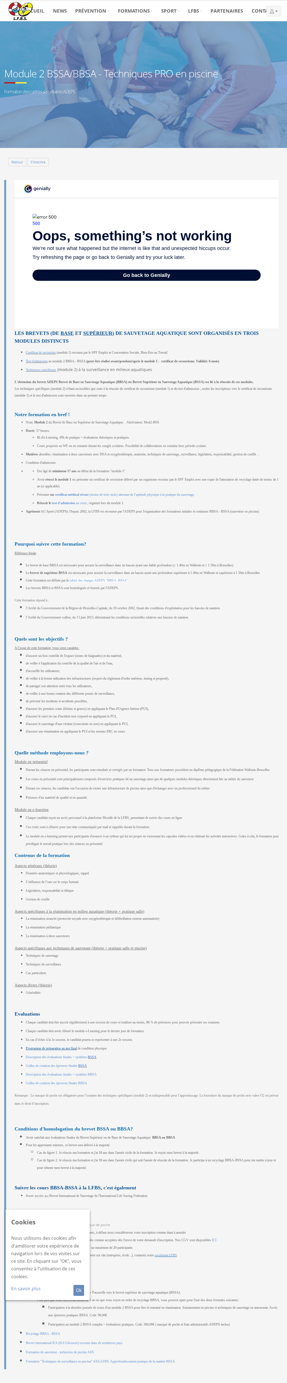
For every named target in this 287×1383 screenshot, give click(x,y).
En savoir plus (26, 1288)
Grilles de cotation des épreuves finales (52, 1066)
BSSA (92, 1057)
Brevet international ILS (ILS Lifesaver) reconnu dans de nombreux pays (74, 1343)
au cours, (70, 503)
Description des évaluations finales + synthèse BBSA (61, 1074)
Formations (134, 11)
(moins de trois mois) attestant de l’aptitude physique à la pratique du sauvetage (124, 495)
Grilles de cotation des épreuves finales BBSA (56, 1083)
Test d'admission (37, 361)
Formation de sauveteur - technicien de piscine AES (60, 1352)
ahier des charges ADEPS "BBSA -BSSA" (99, 580)
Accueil (34, 11)
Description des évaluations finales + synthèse (57, 1057)
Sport (169, 11)
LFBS (193, 11)
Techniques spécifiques (41, 370)
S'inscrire (38, 162)
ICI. (214, 1240)
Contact (263, 11)
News (60, 11)
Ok (79, 1290)
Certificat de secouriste (41, 353)
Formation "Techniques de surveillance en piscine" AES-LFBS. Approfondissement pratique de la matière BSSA (100, 1361)
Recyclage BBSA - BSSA (43, 1334)
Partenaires (226, 11)
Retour (17, 162)
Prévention (90, 11)
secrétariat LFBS (166, 1255)
